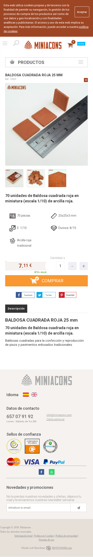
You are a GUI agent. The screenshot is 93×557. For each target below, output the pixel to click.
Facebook (28, 295)
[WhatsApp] (52, 472)
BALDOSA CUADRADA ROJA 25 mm (34, 75)
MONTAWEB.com (62, 547)
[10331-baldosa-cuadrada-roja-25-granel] (36, 178)
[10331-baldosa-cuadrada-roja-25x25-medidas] (46, 124)
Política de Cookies (44, 535)
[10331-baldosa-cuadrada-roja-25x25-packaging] (14, 178)
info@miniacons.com (59, 415)
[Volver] (86, 80)
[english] (34, 394)
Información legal (23, 535)
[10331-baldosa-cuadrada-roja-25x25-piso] (57, 178)
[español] (26, 394)
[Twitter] (41, 472)
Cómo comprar (55, 419)
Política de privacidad (66, 535)
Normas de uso (46, 539)
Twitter (49, 295)
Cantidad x (57, 258)
